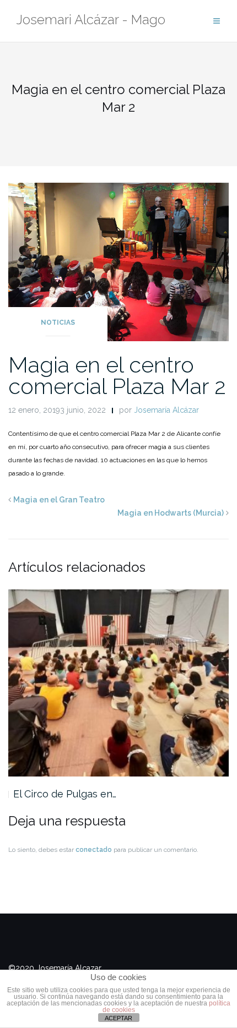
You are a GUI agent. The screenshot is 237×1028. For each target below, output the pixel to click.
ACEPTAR (118, 1018)
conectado (94, 850)
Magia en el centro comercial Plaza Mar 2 (117, 375)
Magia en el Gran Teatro (59, 499)
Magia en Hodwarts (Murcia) (170, 512)
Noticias (58, 322)
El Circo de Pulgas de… (81, 794)
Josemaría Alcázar (166, 410)
